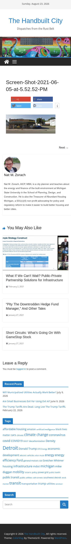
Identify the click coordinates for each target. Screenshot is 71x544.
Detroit (10, 448)
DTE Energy (42, 449)
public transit (11, 477)
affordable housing (14, 429)
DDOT (25, 441)
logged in (21, 369)
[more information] (57, 105)
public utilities (26, 477)
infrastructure (22, 466)
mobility (18, 472)
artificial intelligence (45, 429)
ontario (28, 472)
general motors (30, 460)
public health (54, 472)
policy (34, 472)
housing (8, 466)
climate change (36, 434)
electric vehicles (27, 455)
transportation (29, 483)
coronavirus (57, 435)
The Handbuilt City (36, 20)
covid (6, 441)
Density (50, 441)
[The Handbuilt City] (35, 39)
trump (42, 483)
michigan (47, 466)
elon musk (39, 455)
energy (49, 455)
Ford (20, 460)
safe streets (38, 477)
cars (13, 435)
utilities (51, 483)
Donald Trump (28, 448)
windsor (59, 484)
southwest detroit (52, 477)
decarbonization (37, 441)
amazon (31, 429)
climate (20, 435)
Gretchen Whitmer (53, 460)
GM (40, 461)
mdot (36, 466)
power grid (43, 472)
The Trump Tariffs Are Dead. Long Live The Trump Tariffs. (34, 406)
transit (15, 483)
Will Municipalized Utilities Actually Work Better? (29, 392)
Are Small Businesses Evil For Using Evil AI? (26, 401)
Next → (63, 147)
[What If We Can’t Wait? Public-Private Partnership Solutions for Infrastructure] (35, 238)
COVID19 (17, 441)
